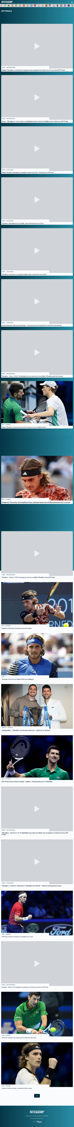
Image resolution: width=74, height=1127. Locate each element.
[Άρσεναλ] (35, 5)
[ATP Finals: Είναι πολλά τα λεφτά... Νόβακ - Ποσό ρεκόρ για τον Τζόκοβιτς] (37, 757)
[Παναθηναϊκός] (5, 5)
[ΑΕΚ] (9, 5)
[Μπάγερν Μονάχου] (65, 5)
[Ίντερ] (61, 5)
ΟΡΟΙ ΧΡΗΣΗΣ (45, 1115)
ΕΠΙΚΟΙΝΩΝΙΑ (28, 1115)
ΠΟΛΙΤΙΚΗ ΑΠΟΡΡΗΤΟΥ (37, 1115)
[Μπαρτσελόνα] (46, 5)
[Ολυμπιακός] (1, 5)
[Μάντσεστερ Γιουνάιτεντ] (24, 5)
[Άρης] (16, 5)
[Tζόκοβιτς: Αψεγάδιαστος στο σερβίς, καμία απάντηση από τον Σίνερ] (37, 199)
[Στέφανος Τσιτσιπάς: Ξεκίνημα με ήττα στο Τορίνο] (37, 604)
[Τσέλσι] (31, 5)
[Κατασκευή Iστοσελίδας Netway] (39, 1121)
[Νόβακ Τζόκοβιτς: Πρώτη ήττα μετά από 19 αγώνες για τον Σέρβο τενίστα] (37, 403)
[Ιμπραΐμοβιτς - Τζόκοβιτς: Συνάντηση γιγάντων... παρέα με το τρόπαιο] (37, 706)
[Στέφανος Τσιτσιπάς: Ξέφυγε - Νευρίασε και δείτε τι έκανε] (37, 1064)
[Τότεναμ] (39, 5)
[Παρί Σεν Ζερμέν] (69, 5)
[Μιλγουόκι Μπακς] (72, 5)
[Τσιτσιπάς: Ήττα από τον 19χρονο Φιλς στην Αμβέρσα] (37, 655)
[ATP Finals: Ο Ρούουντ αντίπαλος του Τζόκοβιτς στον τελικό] (37, 913)
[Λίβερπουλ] (20, 5)
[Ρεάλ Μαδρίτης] (42, 5)
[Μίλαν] (57, 5)
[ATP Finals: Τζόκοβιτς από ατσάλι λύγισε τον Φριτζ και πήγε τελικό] (37, 1014)
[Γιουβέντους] (54, 5)
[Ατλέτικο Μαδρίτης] (50, 5)
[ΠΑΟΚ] (13, 5)
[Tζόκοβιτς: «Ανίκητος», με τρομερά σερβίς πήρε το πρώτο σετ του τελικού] (37, 250)
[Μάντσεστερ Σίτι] (28, 5)
